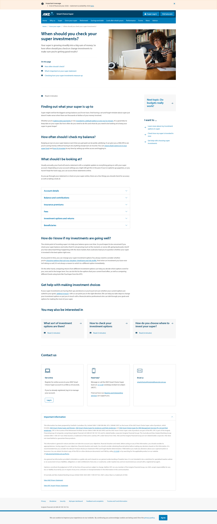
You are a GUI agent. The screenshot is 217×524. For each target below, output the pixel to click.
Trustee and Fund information (117, 501)
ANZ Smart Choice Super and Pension (62, 428)
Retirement (84, 20)
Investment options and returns (59, 218)
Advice (155, 20)
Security (62, 501)
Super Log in (150, 14)
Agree (163, 518)
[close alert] (174, 3)
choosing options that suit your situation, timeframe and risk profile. (71, 260)
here (92, 6)
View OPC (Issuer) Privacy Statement (56, 486)
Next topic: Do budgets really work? (155, 103)
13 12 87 (101, 385)
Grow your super (71, 20)
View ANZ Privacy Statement (53, 480)
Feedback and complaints (95, 501)
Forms (140, 20)
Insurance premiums (54, 204)
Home (44, 20)
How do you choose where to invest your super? (152, 325)
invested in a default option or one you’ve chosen (94, 121)
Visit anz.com (166, 14)
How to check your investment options (101, 325)
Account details (51, 190)
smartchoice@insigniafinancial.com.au (151, 382)
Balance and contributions (56, 197)
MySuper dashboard (76, 501)
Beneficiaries (50, 225)
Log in (49, 400)
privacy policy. (149, 518)
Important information (55, 416)
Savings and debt (97, 20)
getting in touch (63, 293)
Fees (46, 211)
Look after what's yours (114, 20)
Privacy (43, 501)
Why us (52, 20)
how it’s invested (59, 148)
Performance (131, 20)
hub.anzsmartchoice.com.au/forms (57, 454)
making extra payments (62, 121)
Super (60, 20)
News (148, 20)
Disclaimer (53, 501)
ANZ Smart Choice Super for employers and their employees (96, 428)
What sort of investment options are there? (58, 325)
